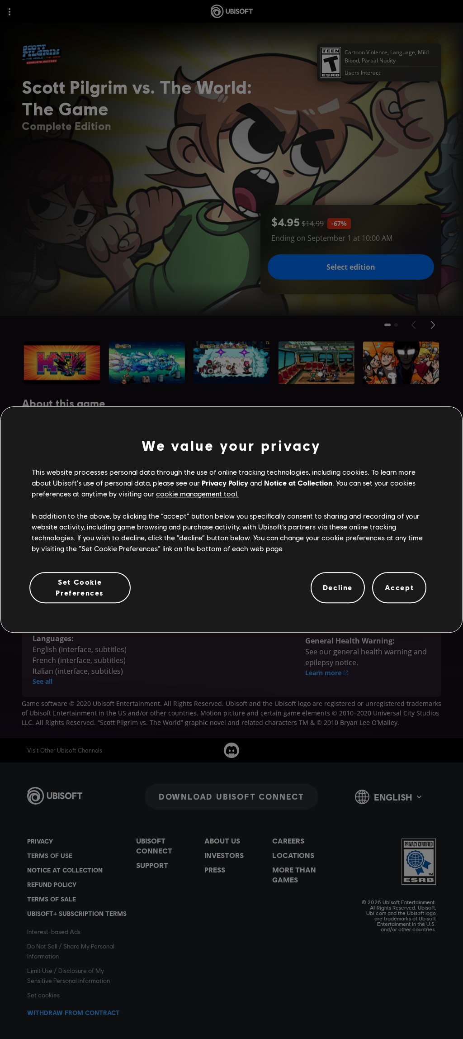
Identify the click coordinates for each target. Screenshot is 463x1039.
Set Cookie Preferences (80, 587)
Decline (338, 587)
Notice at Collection (298, 482)
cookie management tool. (197, 494)
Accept (399, 587)
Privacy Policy (225, 482)
